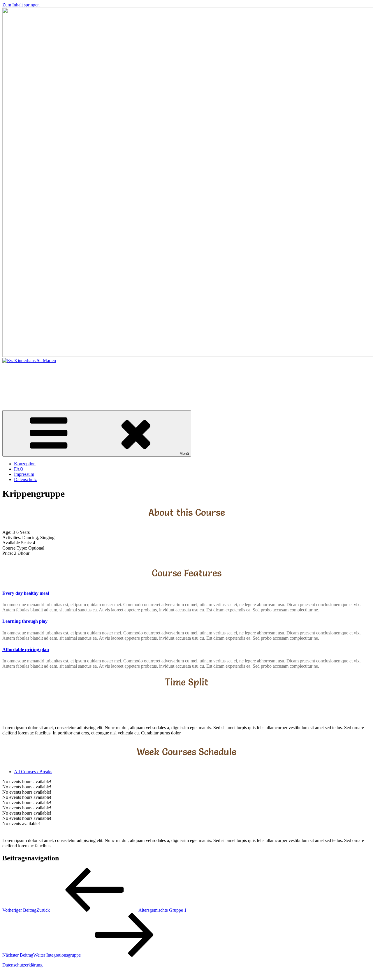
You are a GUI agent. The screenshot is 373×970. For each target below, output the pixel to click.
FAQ (18, 468)
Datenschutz (25, 479)
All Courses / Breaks (33, 771)
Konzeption (25, 463)
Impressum (24, 474)
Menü (184, 453)
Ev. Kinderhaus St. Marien (69, 381)
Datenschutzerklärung (22, 964)
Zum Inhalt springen (21, 4)
